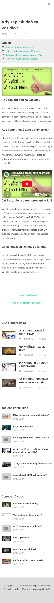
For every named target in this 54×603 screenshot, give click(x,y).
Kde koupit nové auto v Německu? (23, 51)
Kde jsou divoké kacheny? (26, 503)
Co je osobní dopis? (23, 426)
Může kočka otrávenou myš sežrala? (31, 415)
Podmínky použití (11, 589)
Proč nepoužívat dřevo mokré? (28, 560)
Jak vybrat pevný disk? (24, 549)
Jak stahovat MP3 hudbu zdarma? (30, 475)
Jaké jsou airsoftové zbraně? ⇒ (27, 303)
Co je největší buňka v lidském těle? (31, 438)
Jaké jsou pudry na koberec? (27, 526)
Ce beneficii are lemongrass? (27, 515)
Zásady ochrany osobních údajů (36, 589)
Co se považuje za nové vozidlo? (22, 59)
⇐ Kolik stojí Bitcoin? (27, 295)
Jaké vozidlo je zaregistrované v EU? (24, 55)
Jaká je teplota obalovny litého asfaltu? (32, 463)
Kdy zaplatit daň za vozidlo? (20, 47)
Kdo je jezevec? (21, 537)
